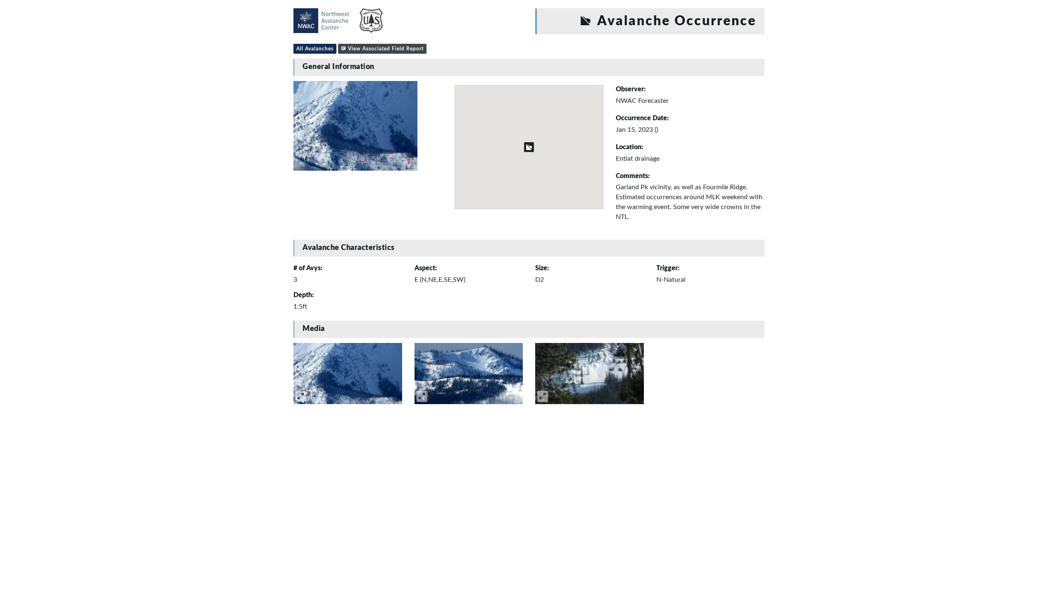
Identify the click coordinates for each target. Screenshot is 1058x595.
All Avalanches (315, 48)
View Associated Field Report (385, 48)
